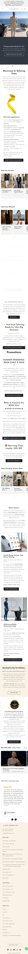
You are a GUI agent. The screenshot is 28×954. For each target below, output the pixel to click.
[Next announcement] (25, 3)
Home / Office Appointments (9, 923)
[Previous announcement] (2, 3)
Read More (19, 803)
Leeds (18, 121)
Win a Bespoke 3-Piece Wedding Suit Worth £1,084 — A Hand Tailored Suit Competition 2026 (14, 865)
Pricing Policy (6, 898)
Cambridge (21, 127)
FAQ (3, 915)
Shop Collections (6, 846)
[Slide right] (16, 201)
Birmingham (16, 120)
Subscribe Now (14, 692)
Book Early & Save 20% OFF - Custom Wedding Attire (14, 861)
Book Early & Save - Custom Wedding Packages (13, 858)
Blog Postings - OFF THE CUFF (9, 840)
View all (25, 747)
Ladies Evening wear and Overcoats (6, 228)
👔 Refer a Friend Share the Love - (14, 438)
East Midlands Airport (16, 129)
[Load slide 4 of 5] (15, 66)
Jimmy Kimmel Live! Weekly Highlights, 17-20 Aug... (13, 769)
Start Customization (11, 589)
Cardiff (8, 127)
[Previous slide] (8, 66)
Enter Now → (14, 317)
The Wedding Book (6, 489)
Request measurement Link (13, 659)
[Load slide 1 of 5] (11, 66)
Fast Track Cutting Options (8, 875)
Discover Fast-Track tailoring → (14, 347)
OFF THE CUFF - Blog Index (8, 843)
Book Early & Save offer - (14, 395)
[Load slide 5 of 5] (17, 66)
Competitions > (6, 932)
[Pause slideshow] (26, 66)
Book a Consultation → (14, 290)
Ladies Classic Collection (18, 227)
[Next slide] (19, 66)
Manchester (6, 123)
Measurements (6, 878)
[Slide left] (11, 201)
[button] (2, 9)
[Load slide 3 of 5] (14, 66)
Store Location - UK (7, 918)
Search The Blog (14, 742)
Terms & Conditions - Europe (9, 892)
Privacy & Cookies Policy (8, 886)
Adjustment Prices (6, 869)
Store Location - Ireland (7, 920)
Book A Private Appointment (13, 160)
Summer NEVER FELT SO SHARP (14, 54)
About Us (4, 909)
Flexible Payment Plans (7, 895)
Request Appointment (7, 926)
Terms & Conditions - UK (8, 889)
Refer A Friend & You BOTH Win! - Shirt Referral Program (13, 850)
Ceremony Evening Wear (18, 489)
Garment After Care (7, 872)
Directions (5, 929)
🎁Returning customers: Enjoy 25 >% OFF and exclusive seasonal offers (12, 855)
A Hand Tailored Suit (16, 953)
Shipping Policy (6, 901)
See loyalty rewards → (14, 460)
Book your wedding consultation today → (14, 390)
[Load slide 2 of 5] (12, 66)
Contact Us (5, 912)
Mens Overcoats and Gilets (6, 191)
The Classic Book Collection (18, 191)
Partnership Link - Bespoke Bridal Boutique (12, 935)
